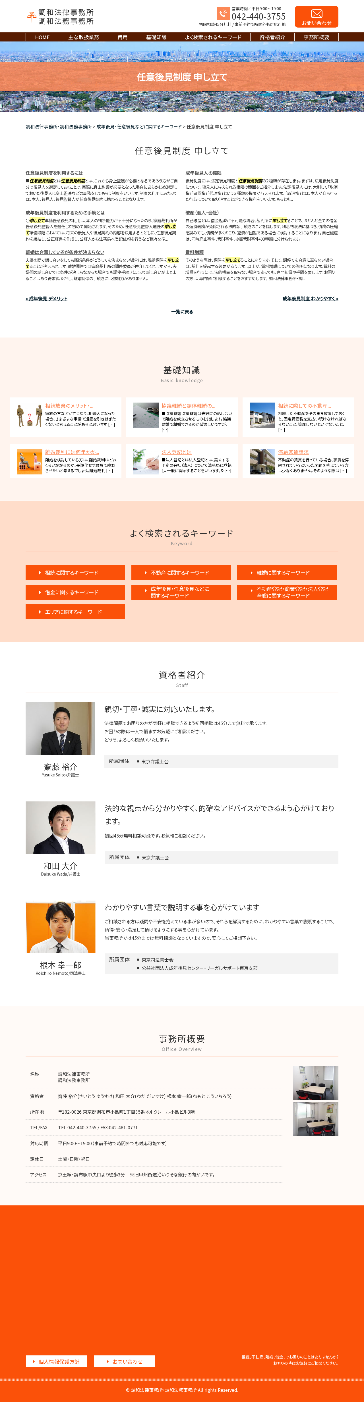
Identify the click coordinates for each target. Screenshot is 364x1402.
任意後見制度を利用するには (54, 172)
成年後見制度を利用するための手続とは (65, 212)
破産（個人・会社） (202, 212)
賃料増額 (194, 252)
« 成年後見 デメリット (46, 298)
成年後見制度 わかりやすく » (310, 298)
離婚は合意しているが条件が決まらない (65, 252)
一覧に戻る (182, 311)
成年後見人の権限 (203, 172)
